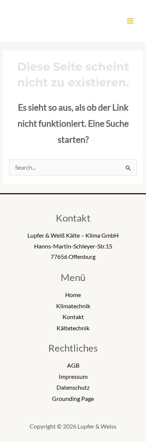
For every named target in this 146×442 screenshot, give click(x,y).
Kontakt (73, 316)
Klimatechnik (73, 306)
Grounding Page (73, 398)
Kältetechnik (73, 328)
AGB (73, 365)
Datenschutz (73, 387)
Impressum (73, 376)
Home (73, 294)
